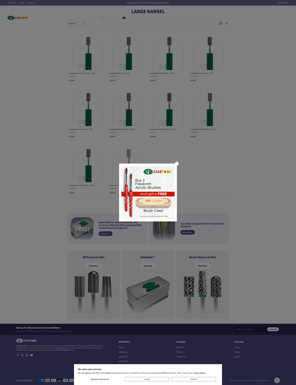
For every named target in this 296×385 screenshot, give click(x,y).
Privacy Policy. (199, 373)
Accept (147, 379)
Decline (193, 379)
